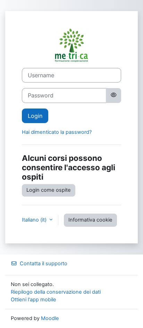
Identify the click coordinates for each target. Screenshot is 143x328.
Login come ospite (48, 190)
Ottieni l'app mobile (33, 299)
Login (35, 115)
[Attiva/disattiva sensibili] (113, 95)
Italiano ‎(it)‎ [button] (35, 220)
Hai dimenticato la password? (57, 132)
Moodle (50, 318)
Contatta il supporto (43, 263)
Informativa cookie (90, 220)
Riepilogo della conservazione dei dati (56, 292)
